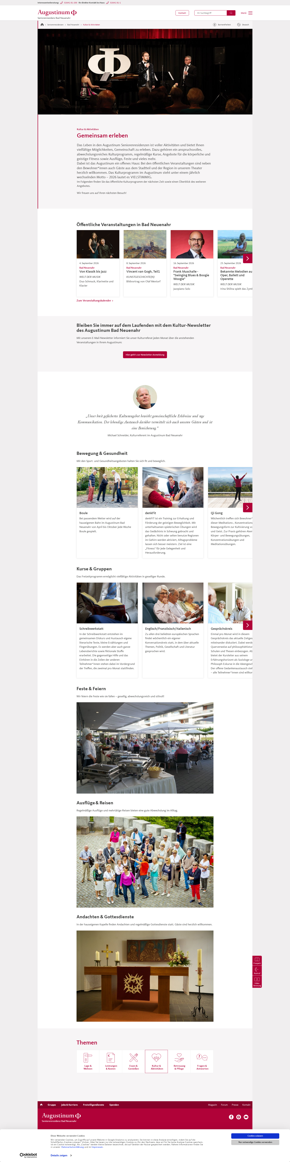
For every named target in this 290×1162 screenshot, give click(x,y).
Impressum (97, 1147)
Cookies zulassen (255, 1135)
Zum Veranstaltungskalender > (95, 300)
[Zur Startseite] (42, 24)
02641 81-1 (115, 2)
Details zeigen (59, 1155)
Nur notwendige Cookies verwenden (255, 1142)
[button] (182, 13)
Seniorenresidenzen (55, 24)
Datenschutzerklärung (72, 1147)
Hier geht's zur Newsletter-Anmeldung (145, 354)
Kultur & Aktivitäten (91, 24)
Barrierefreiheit (224, 24)
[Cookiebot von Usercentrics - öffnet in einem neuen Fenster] (28, 1155)
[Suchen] (231, 13)
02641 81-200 (70, 2)
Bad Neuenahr (73, 24)
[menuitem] (182, 12)
